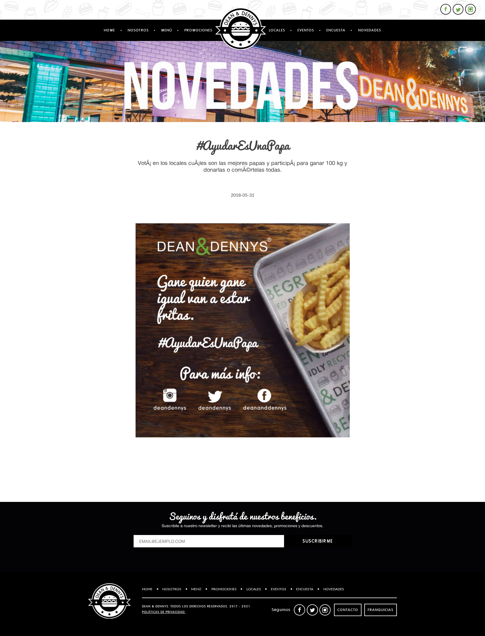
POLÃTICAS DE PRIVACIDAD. (164, 612)
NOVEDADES (369, 30)
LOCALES (277, 30)
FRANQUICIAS (381, 610)
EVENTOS (306, 30)
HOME (109, 30)
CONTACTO (347, 610)
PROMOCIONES (198, 30)
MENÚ (166, 30)
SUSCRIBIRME (318, 541)
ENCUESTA (336, 30)
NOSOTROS (138, 30)
